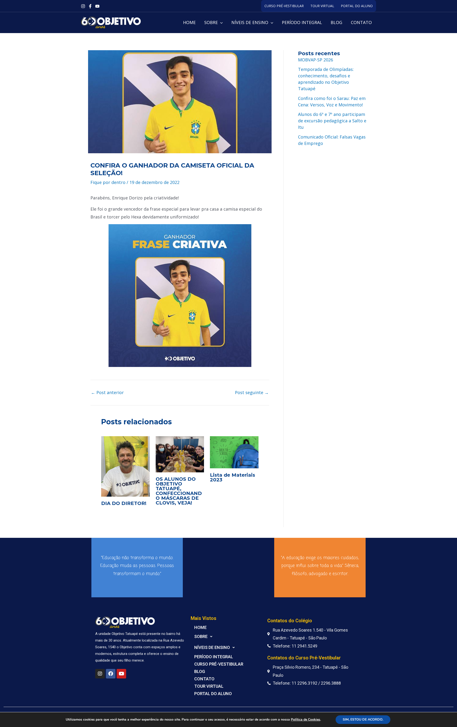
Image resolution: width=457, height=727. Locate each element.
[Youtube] (97, 6)
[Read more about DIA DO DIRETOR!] (125, 466)
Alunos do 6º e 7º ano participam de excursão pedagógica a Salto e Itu (332, 120)
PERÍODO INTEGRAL (213, 656)
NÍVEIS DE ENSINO (212, 647)
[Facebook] (90, 6)
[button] (220, 22)
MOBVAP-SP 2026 (315, 60)
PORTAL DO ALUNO (357, 6)
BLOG (199, 671)
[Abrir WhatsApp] (445, 715)
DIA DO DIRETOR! (123, 503)
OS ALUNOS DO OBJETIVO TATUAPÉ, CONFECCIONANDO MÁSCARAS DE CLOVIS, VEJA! (179, 491)
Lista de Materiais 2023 (232, 477)
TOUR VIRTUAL (322, 6)
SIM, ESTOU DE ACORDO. (363, 719)
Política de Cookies (305, 719)
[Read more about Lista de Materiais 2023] (234, 452)
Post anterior (107, 392)
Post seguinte (252, 392)
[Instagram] (83, 6)
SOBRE (201, 636)
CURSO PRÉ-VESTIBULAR (284, 6)
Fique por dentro (107, 182)
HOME (200, 627)
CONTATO (204, 678)
